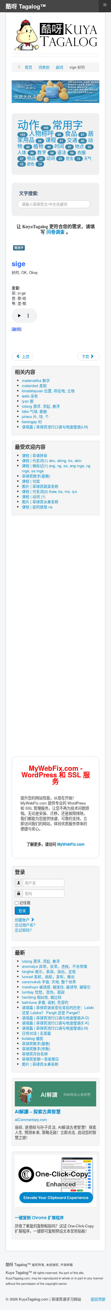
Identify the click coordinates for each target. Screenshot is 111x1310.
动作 (28, 124)
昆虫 (69, 158)
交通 (72, 140)
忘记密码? (23, 930)
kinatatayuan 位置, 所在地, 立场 (48, 390)
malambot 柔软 (34, 385)
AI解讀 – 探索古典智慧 (38, 1111)
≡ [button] (105, 5)
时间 (59, 146)
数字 (41, 152)
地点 (79, 146)
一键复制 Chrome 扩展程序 (39, 1217)
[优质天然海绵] (55, 91)
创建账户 (23, 919)
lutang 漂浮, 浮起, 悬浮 (41, 406)
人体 (21, 152)
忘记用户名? (25, 924)
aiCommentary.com (31, 1119)
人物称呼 (41, 133)
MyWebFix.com (71, 844)
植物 (38, 146)
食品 (71, 133)
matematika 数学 (36, 380)
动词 (50, 158)
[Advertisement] (55, 579)
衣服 (81, 152)
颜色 (30, 163)
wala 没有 (30, 396)
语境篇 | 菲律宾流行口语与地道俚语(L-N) (55, 426)
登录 (22, 910)
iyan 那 (28, 401)
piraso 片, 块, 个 (35, 416)
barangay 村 (32, 421)
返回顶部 (98, 1299)
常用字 (67, 124)
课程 (50, 140)
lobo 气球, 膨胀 (34, 411)
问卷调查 (55, 231)
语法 (61, 152)
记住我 (24, 902)
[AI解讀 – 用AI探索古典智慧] (55, 1093)
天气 (87, 158)
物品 (31, 158)
